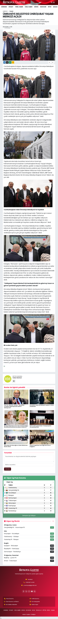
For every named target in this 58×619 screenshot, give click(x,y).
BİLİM (48, 610)
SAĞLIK (55, 7)
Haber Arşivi (35, 604)
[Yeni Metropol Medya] (14, 2)
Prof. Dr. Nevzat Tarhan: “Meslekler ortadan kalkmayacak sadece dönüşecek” (14, 406)
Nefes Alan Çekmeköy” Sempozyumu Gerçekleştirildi (40, 426)
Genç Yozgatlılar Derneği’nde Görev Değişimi (40, 446)
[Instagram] (29, 591)
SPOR (49, 7)
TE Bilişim (33, 614)
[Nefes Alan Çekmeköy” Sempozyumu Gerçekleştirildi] (42, 417)
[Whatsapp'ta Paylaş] (10, 62)
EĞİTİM (44, 610)
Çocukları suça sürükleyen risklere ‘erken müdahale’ (42, 405)
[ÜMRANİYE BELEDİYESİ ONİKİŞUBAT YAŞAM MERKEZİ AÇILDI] (29, 45)
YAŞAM (11, 11)
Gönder (7, 469)
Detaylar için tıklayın (29, 515)
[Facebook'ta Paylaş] (4, 62)
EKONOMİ (43, 7)
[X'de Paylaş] (7, 62)
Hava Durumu (10, 598)
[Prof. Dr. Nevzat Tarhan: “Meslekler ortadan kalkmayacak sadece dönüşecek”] (16, 397)
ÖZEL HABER (28, 7)
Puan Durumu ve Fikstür (12, 601)
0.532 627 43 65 (30, 582)
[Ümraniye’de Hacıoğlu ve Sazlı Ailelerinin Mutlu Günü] (16, 437)
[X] (26, 591)
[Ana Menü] (54, 2)
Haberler (5, 11)
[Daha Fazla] (13, 62)
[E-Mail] (14, 381)
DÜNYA (36, 7)
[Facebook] (23, 591)
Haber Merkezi (17, 378)
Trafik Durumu (35, 598)
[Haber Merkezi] (7, 379)
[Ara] (51, 2)
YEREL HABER (19, 7)
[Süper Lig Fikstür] (53, 521)
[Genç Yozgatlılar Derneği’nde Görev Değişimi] (42, 437)
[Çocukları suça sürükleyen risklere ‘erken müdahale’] (42, 397)
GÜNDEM (4, 7)
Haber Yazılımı (26, 614)
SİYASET (11, 7)
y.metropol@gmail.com (30, 585)
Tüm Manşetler (35, 601)
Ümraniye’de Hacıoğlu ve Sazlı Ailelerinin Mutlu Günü (16, 446)
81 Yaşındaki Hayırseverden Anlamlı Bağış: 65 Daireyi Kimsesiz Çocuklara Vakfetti (16, 426)
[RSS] (34, 591)
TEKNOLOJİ (39, 610)
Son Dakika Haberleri (11, 604)
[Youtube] (32, 591)
